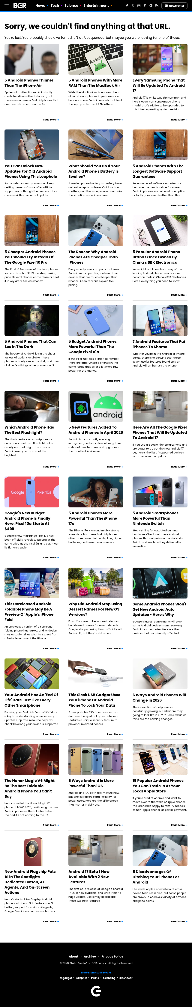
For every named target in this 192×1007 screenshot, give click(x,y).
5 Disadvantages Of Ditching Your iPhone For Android (156, 877)
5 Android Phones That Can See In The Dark (30, 344)
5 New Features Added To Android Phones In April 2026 (95, 430)
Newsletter (176, 5)
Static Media (78, 963)
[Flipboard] (144, 5)
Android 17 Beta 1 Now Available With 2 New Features (89, 876)
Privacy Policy (112, 956)
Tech (55, 5)
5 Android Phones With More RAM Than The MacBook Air (95, 83)
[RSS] (156, 5)
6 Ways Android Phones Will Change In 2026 (159, 698)
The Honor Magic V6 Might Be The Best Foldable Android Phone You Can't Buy (29, 788)
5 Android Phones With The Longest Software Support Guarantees (158, 171)
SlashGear (126, 978)
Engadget (66, 978)
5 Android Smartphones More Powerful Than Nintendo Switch (155, 518)
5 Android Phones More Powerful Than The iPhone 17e (92, 518)
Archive (90, 956)
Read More (49, 119)
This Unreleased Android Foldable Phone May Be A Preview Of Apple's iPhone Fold (28, 612)
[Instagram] (138, 5)
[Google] (150, 5)
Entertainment (96, 5)
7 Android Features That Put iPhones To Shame (159, 344)
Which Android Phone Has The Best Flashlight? (29, 430)
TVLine (95, 978)
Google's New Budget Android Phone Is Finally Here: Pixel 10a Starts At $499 (27, 521)
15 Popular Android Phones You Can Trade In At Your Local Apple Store (158, 786)
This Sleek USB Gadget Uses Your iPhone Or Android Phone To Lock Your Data (94, 700)
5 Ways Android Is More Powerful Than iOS (91, 783)
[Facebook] (126, 5)
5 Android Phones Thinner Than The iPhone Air (28, 83)
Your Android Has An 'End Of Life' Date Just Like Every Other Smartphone (31, 700)
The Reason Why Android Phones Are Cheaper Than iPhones (93, 257)
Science (71, 5)
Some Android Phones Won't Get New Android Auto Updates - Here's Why (159, 609)
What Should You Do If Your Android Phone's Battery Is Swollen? (94, 171)
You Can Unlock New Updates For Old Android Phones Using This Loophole (30, 171)
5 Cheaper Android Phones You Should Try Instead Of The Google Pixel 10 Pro (30, 257)
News (40, 5)
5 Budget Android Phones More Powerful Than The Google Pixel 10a (92, 346)
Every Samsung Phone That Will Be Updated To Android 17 (159, 85)
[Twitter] (132, 5)
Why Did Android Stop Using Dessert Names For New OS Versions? (95, 609)
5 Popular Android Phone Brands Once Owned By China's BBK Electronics (156, 257)
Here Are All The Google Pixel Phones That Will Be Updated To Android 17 (160, 432)
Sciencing (109, 978)
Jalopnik (81, 978)
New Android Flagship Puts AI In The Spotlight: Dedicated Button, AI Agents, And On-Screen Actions (30, 882)
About (73, 956)
